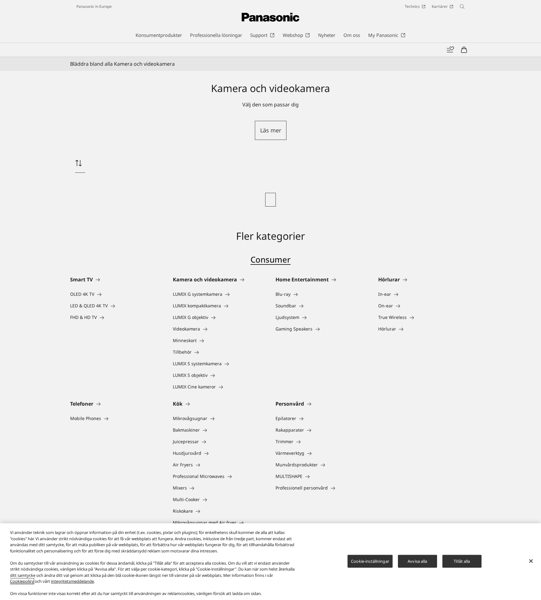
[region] (270, 561)
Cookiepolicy (22, 581)
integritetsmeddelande (72, 581)
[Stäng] (531, 561)
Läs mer (270, 130)
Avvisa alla (417, 561)
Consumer (270, 259)
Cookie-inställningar (370, 561)
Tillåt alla (462, 561)
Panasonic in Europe (94, 6)
